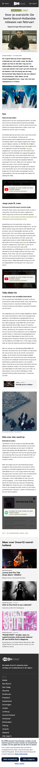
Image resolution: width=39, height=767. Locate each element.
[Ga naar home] (19, 3)
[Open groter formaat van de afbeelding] (19, 96)
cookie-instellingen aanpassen (18, 191)
